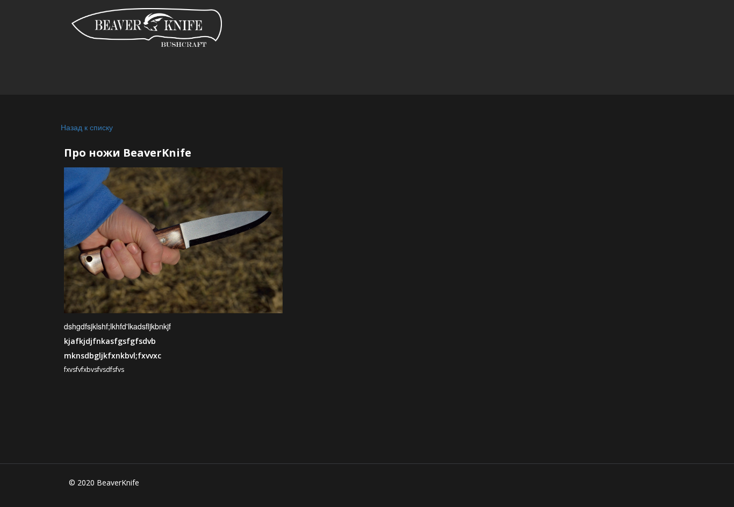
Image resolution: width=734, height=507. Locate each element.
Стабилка (190, 75)
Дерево (399, 75)
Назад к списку (87, 127)
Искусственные (297, 75)
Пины (474, 75)
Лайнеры (558, 75)
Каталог (103, 75)
